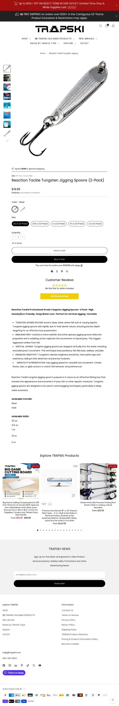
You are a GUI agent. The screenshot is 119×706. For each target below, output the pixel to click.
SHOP (25, 38)
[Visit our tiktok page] (28, 665)
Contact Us (67, 610)
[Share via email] (66, 271)
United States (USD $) (12, 689)
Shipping (15, 193)
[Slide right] (7, 140)
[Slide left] (7, 61)
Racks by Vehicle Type (43, 43)
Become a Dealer (70, 644)
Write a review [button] (59, 296)
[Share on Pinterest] (62, 271)
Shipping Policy (69, 629)
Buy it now (59, 259)
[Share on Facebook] (52, 271)
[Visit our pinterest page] (22, 665)
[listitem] (59, 5)
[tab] (37, 530)
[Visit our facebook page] (4, 665)
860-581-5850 (10, 658)
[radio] (15, 209)
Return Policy (68, 624)
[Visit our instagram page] (10, 665)
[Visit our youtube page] (40, 665)
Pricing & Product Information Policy (80, 639)
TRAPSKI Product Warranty (75, 634)
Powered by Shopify (10, 701)
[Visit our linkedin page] (16, 665)
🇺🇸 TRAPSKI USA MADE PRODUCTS (53, 38)
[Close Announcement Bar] (116, 5)
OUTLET (72, 7)
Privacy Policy (68, 620)
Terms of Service (70, 615)
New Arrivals (86, 38)
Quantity (16, 232)
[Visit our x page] (34, 665)
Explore (68, 43)
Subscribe (59, 583)
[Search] (100, 25)
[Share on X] (56, 271)
